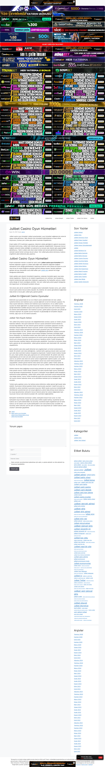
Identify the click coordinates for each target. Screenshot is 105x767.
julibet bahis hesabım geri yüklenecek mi (82, 616)
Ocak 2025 (77, 319)
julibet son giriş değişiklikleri (86, 567)
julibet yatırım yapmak (78, 584)
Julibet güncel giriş (83, 526)
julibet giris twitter (79, 506)
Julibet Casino (78, 494)
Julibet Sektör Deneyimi (81, 282)
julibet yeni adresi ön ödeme (79, 588)
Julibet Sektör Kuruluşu (81, 263)
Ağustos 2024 (78, 330)
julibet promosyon (79, 559)
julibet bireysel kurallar (78, 480)
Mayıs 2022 (77, 400)
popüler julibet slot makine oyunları (81, 610)
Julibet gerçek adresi (84, 503)
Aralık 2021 (77, 413)
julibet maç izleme (79, 542)
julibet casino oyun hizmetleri (18, 413)
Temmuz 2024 (78, 332)
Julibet (92, 218)
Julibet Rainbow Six (80, 250)
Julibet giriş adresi (82, 511)
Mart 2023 (77, 374)
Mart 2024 (77, 343)
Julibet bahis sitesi (82, 477)
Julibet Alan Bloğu (79, 279)
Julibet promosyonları (82, 563)
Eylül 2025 (77, 309)
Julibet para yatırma (79, 553)
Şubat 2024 (77, 345)
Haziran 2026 (78, 306)
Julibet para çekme (81, 557)
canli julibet (76, 463)
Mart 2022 (77, 405)
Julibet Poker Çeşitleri (80, 240)
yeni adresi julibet (80, 612)
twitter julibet (91, 610)
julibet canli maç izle (87, 482)
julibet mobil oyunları (78, 620)
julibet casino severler (78, 499)
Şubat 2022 (77, 408)
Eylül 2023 (77, 358)
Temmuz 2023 (78, 363)
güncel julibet (78, 470)
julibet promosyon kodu (81, 561)
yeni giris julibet (78, 614)
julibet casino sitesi (89, 499)
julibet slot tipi (77, 567)
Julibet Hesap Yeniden (81, 243)
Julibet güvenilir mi (82, 529)
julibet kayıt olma (77, 535)
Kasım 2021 (77, 415)
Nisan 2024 (77, 340)
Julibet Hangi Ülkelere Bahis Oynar (20, 415)
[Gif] (52, 104)
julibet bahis (91, 475)
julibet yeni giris (89, 588)
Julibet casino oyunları (82, 497)
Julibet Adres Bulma (80, 266)
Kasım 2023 (77, 353)
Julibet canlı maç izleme (83, 493)
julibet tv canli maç (87, 576)
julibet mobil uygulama (90, 542)
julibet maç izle (87, 540)
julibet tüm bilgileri (90, 580)
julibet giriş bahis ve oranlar (79, 514)
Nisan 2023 (77, 371)
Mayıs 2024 (77, 337)
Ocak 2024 (77, 348)
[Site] (26, 76)
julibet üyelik (78, 596)
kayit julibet (77, 608)
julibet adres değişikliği (79, 472)
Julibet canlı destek (82, 490)
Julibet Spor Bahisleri (80, 571)
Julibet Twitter (70, 218)
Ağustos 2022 (78, 392)
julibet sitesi (77, 565)
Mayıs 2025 (77, 314)
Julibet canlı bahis (80, 484)
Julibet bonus (89, 480)
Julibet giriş (44, 270)
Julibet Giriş (48, 218)
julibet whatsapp (87, 582)
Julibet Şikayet (59, 218)
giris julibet (84, 465)
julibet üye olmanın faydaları (79, 598)
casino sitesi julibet (86, 463)
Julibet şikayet (80, 603)
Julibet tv (78, 576)
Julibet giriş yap (80, 519)
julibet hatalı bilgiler (91, 531)
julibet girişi (90, 514)
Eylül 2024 (77, 327)
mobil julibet (85, 608)
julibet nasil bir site (79, 544)
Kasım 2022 (77, 384)
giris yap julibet (91, 465)
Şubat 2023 (77, 376)
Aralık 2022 (77, 382)
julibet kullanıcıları (78, 540)
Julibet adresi (80, 474)
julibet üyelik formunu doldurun (89, 596)
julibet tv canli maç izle (79, 578)
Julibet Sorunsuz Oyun (81, 237)
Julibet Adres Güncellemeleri (83, 245)
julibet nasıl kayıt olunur (78, 549)
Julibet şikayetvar (81, 606)
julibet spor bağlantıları (78, 573)
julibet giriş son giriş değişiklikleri (80, 516)
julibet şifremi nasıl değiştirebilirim (81, 600)
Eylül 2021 (77, 421)
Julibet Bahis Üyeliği (80, 274)
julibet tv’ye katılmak (87, 620)
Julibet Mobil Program (81, 271)
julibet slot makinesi (85, 565)
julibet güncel (78, 521)
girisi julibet (77, 465)
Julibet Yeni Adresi (82, 218)
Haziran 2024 (78, 335)
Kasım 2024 (77, 322)
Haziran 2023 (78, 366)
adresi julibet (78, 461)
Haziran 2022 (78, 397)
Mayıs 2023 (77, 369)
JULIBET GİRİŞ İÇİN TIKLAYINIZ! (52, 44)
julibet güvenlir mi (80, 531)
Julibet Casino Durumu (81, 258)
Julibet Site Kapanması (81, 269)
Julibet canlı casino (82, 487)
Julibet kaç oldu (81, 538)
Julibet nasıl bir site (82, 546)
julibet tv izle (89, 578)
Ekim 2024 (77, 324)
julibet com (77, 501)
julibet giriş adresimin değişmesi (80, 618)
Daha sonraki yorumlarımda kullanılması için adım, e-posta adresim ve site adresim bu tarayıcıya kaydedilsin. (37, 463)
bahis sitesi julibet (88, 461)
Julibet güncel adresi (82, 523)
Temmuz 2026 (78, 304)
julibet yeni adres (87, 584)
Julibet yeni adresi (79, 586)
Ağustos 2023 (78, 361)
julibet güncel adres (87, 521)
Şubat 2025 (77, 317)
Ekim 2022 (77, 387)
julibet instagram (79, 533)
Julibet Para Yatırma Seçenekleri (82, 554)
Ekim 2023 (77, 356)
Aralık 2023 (77, 350)
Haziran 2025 (78, 311)
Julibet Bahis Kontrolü (80, 253)
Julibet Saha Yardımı (80, 276)
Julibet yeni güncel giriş (83, 592)
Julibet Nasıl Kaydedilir (17, 416)
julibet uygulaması (78, 582)
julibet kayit (88, 533)
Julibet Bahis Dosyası (80, 256)
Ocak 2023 (77, 379)
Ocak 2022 (77, 410)
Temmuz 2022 (78, 395)
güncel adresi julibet (80, 467)
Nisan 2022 (77, 402)
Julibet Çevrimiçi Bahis (81, 261)
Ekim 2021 (77, 418)
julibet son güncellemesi (78, 569)
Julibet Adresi (78, 232)
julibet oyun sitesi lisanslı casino (80, 551)
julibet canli (77, 482)
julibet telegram (88, 573)
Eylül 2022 (77, 389)
